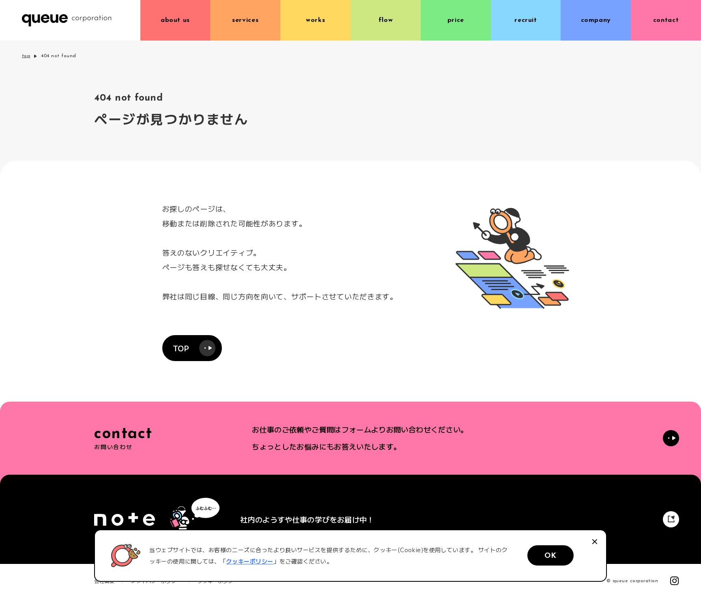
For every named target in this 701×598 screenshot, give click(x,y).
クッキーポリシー (249, 561)
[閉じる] (594, 541)
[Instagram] (674, 580)
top (26, 56)
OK (550, 556)
